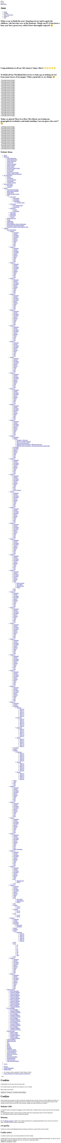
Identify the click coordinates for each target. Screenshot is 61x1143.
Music (8, 1045)
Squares (18, 737)
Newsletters (10, 185)
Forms (8, 219)
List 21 (18, 906)
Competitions (16, 201)
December (16, 237)
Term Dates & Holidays (13, 189)
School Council (11, 989)
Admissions (10, 221)
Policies (9, 177)
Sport (8, 1044)
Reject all (3, 1092)
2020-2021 (13, 208)
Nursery (12, 231)
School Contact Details (13, 172)
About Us (6, 157)
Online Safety (10, 222)
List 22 (18, 908)
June (5, 17)
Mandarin (9, 1048)
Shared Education (11, 1041)
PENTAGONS (20, 583)
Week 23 (22, 756)
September (16, 232)
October (15, 234)
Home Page (4, 4)
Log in (2, 2)
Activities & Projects (15, 1012)
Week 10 (22, 709)
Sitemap (6, 1066)
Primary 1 (12, 247)
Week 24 (22, 757)
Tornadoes (19, 926)
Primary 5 (12, 310)
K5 (17, 949)
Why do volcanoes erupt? (23, 443)
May (14, 244)
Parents (5, 188)
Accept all (9, 1092)
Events (15, 209)
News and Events (8, 184)
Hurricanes (19, 925)
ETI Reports (10, 178)
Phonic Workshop (17, 849)
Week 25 (22, 759)
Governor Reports (11, 179)
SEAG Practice (17, 490)
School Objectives (11, 161)
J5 (17, 946)
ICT (8, 1042)
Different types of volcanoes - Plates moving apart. (29, 444)
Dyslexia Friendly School (13, 168)
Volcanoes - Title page (22, 440)
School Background (12, 159)
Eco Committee (11, 1008)
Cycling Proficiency (12, 1051)
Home (5, 12)
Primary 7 (12, 341)
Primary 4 (12, 294)
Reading (9, 1046)
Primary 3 (6, 16)
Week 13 (22, 713)
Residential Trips (11, 1058)
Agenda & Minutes (15, 992)
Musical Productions (12, 1054)
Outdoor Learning (11, 1049)
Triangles (19, 707)
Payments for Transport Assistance (15, 225)
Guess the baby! (21, 202)
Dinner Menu (10, 192)
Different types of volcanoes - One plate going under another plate (33, 446)
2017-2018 (13, 197)
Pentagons (19, 717)
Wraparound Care (11, 218)
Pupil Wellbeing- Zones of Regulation (16, 224)
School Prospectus (11, 158)
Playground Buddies (12, 1056)
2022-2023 (13, 212)
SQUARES (19, 584)
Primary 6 (12, 325)
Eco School (10, 171)
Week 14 (22, 715)
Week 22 (22, 755)
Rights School (10, 167)
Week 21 (22, 753)
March (15, 241)
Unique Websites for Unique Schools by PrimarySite (17, 1073)
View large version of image (8, 80)
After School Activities (12, 191)
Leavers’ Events (11, 1059)
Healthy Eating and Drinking (14, 174)
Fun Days (9, 1055)
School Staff (10, 162)
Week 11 (22, 710)
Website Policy (7, 1069)
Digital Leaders (11, 1031)
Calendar (9, 187)
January (15, 238)
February (15, 240)
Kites (14, 913)
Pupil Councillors (14, 991)
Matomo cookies (9, 1121)
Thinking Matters (11, 1039)
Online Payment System (13, 194)
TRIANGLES (20, 586)
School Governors (11, 164)
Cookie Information (9, 1068)
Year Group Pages (8, 14)
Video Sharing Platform (13, 1061)
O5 (17, 945)
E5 (17, 953)
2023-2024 (13, 214)
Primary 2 (12, 262)
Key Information (8, 175)
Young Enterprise (11, 1052)
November (16, 235)
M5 (17, 952)
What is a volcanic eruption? (24, 441)
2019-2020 (13, 204)
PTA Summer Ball (18, 205)
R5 (17, 951)
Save (14, 1141)
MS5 (18, 955)
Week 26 (22, 760)
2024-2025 (13, 215)
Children (6, 13)
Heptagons (19, 727)
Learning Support (11, 182)
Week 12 (22, 712)
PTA (8, 195)
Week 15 (22, 716)
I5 (17, 948)
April (14, 242)
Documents (16, 199)
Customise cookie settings (19, 1092)
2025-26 (12, 217)
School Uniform (11, 165)
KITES (18, 587)
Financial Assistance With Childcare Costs (17, 227)
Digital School (10, 169)
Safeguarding (10, 181)
